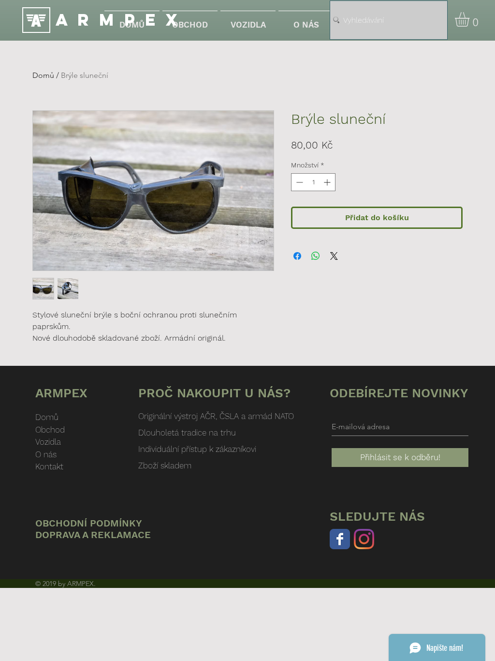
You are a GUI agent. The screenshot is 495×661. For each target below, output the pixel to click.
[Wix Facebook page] (340, 539)
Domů (43, 75)
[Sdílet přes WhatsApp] (315, 256)
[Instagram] (364, 539)
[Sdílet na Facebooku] (297, 256)
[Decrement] (298, 182)
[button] (470, 19)
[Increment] (328, 182)
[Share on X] (334, 256)
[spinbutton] (313, 182)
